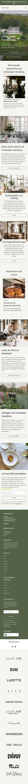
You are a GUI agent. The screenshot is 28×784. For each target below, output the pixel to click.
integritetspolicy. (6, 489)
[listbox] (11, 634)
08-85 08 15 (6, 516)
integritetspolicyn (18, 503)
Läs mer (14, 215)
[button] (16, 112)
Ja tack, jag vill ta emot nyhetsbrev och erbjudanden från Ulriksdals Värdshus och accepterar (13, 502)
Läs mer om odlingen (14, 436)
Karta (5, 535)
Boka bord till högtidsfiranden (14, 57)
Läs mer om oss (14, 52)
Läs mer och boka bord (14, 168)
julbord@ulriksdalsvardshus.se (9, 520)
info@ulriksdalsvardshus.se (9, 518)
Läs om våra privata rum (14, 375)
